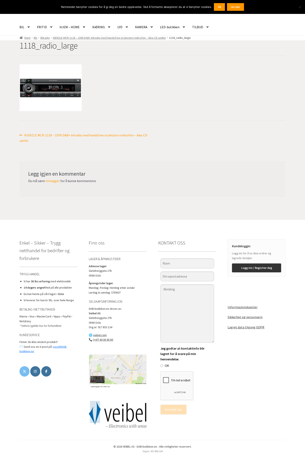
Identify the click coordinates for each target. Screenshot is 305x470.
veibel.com (100, 335)
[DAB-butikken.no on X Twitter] (24, 371)
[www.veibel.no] (46, 371)
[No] (300, 7)
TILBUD (197, 27)
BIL (22, 27)
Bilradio (45, 38)
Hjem (27, 38)
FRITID (42, 27)
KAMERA (141, 27)
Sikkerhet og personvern (245, 317)
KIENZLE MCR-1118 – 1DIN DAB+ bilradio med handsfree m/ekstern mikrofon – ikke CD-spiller (109, 38)
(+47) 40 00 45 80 (103, 339)
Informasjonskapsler (242, 307)
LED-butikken (169, 27)
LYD (119, 27)
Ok (219, 7)
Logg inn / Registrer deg (256, 268)
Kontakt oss (173, 409)
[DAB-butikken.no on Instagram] (35, 371)
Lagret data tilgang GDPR (246, 327)
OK (167, 366)
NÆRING (98, 27)
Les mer (235, 7)
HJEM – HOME (70, 27)
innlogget (52, 181)
